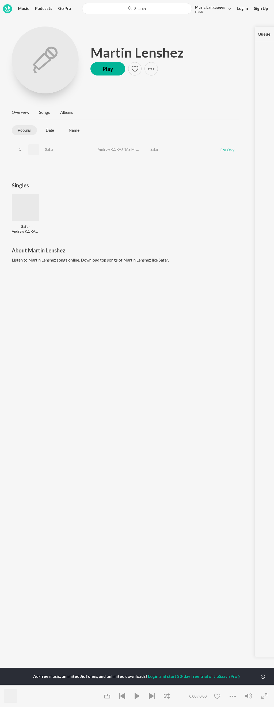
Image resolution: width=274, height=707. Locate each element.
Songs (44, 112)
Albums (66, 112)
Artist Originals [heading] (183, 685)
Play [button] (107, 69)
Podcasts (43, 8)
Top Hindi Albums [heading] (105, 685)
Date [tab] (50, 130)
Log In (242, 8)
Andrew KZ (106, 149)
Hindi (199, 12)
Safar (49, 149)
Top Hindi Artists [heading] (28, 685)
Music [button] (23, 8)
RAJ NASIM (126, 149)
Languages (210, 7)
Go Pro (64, 8)
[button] (211, 9)
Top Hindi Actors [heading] (67, 685)
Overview (20, 112)
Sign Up (261, 8)
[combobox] (137, 8)
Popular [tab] (24, 130)
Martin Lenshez (137, 52)
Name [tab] (74, 130)
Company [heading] (214, 685)
